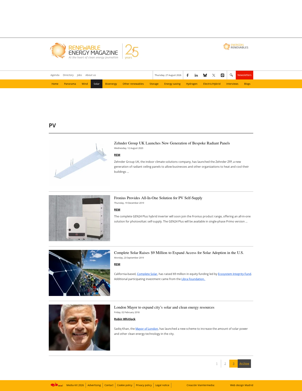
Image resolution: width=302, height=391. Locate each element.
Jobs (79, 75)
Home (55, 83)
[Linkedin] (196, 75)
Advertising (94, 385)
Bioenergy (111, 83)
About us (90, 75)
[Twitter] (213, 75)
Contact (109, 385)
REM (117, 155)
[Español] (236, 46)
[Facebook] (187, 75)
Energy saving (172, 83)
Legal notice (162, 385)
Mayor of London (146, 329)
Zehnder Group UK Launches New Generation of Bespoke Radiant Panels (172, 142)
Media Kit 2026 (75, 385)
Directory (68, 75)
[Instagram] (222, 75)
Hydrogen (191, 83)
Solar (97, 83)
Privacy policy (144, 385)
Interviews (232, 83)
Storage (154, 83)
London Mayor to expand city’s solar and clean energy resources (164, 307)
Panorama (70, 83)
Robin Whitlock (124, 319)
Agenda (55, 75)
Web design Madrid (241, 385)
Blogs (247, 83)
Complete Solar (147, 274)
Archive (244, 363)
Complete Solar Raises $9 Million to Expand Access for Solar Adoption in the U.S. (179, 252)
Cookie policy (124, 385)
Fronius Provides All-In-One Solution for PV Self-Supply (158, 197)
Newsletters (244, 75)
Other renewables (133, 83)
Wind (85, 83)
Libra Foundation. (193, 279)
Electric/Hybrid (212, 83)
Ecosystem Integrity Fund (234, 274)
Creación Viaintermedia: (201, 385)
